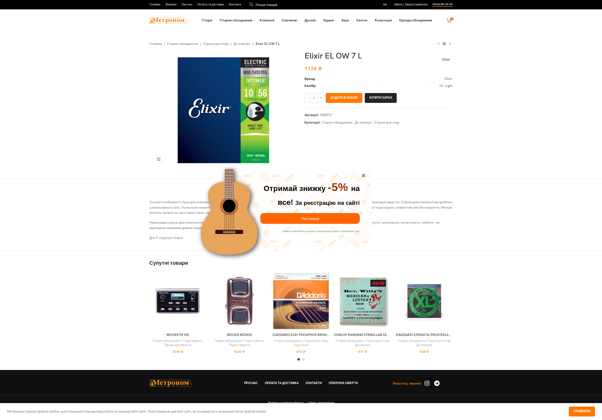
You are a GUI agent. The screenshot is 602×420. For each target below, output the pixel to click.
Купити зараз (380, 98)
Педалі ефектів (239, 345)
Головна (155, 44)
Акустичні (301, 345)
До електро (242, 44)
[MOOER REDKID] (239, 301)
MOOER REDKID (239, 335)
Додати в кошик (344, 98)
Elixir (446, 60)
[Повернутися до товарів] (444, 44)
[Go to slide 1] (298, 359)
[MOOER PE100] (177, 301)
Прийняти (582, 411)
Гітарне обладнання (182, 44)
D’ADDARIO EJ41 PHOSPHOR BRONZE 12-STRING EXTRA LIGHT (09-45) (327, 335)
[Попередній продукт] (438, 44)
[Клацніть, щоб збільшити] (159, 159)
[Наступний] (450, 44)
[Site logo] (168, 20)
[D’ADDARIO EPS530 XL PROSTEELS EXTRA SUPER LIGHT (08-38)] (424, 301)
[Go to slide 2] (303, 359)
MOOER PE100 (177, 335)
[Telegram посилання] (437, 383)
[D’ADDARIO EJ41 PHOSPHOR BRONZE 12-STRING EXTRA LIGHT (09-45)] (301, 301)
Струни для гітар (215, 44)
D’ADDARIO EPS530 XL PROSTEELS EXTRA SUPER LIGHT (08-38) (444, 335)
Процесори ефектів (177, 345)
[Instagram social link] (427, 383)
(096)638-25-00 (442, 4)
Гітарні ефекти (192, 341)
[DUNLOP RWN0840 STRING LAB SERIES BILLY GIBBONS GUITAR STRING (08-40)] (362, 301)
